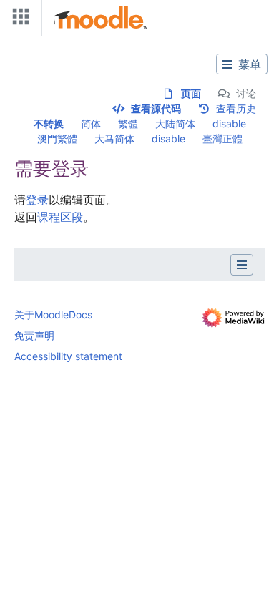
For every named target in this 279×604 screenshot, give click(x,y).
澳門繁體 (57, 138)
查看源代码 (156, 108)
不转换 (49, 123)
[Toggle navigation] (18, 20)
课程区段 (60, 217)
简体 (91, 123)
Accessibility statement (68, 356)
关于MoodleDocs (53, 314)
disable (229, 123)
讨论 (246, 93)
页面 (191, 93)
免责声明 (34, 335)
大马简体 (114, 138)
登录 (37, 200)
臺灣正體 (222, 138)
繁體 (128, 123)
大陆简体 (175, 123)
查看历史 (236, 108)
